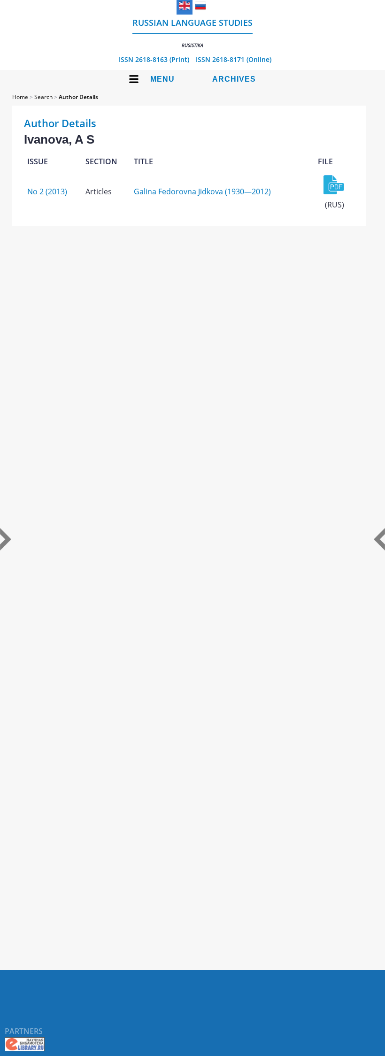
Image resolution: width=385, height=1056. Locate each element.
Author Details (78, 97)
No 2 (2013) (47, 191)
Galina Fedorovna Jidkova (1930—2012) (202, 191)
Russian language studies (192, 32)
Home (20, 97)
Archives (234, 79)
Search (43, 97)
